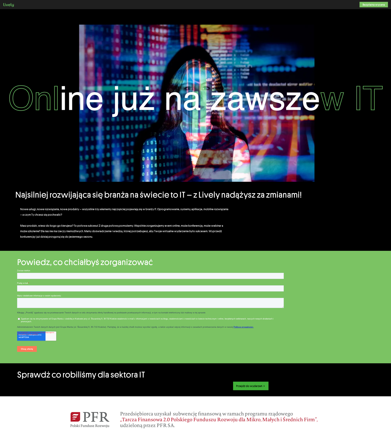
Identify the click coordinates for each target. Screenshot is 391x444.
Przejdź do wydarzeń (249, 385)
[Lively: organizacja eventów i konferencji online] (8, 4)
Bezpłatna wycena (374, 4)
